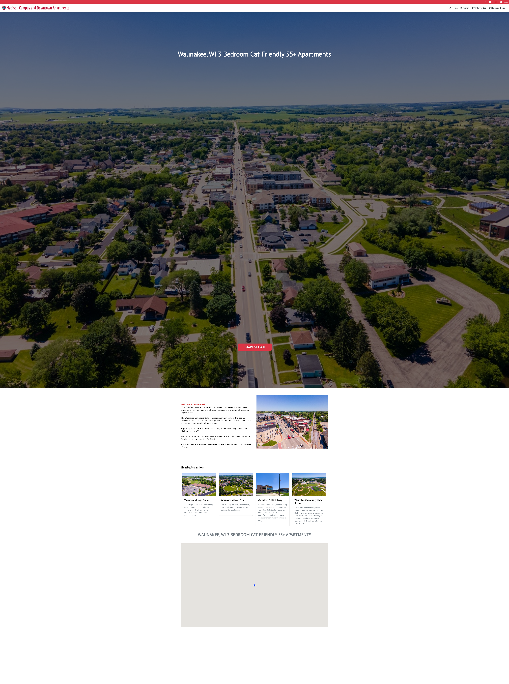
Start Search (255, 347)
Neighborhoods (498, 8)
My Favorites (479, 8)
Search (465, 8)
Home (454, 8)
